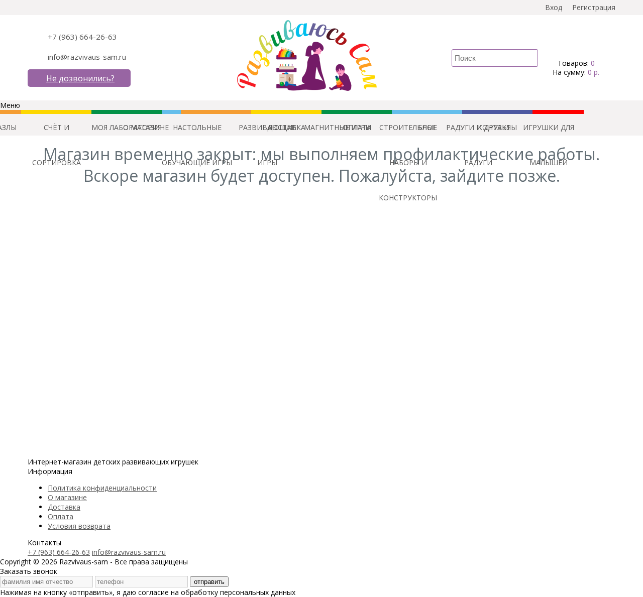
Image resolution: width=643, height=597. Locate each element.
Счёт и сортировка (56, 134)
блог (427, 127)
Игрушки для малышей (548, 134)
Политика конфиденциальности (102, 488)
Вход (553, 7)
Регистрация (593, 7)
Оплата (60, 516)
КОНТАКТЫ (497, 127)
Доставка (64, 507)
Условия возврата (79, 526)
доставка (286, 127)
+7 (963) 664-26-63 (82, 37)
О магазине (67, 497)
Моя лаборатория (126, 127)
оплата (357, 127)
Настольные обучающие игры (197, 134)
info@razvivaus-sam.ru (87, 57)
